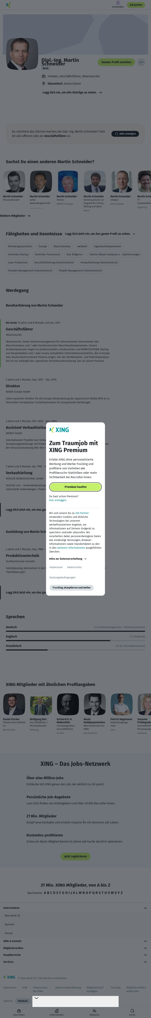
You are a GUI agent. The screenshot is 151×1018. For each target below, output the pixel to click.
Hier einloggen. (58, 500)
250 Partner (82, 513)
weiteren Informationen (71, 547)
